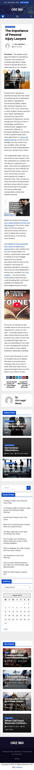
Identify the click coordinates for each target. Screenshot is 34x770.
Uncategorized (10, 26)
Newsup (29, 751)
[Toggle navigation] (17, 16)
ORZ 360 (17, 9)
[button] (31, 16)
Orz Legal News (19, 44)
